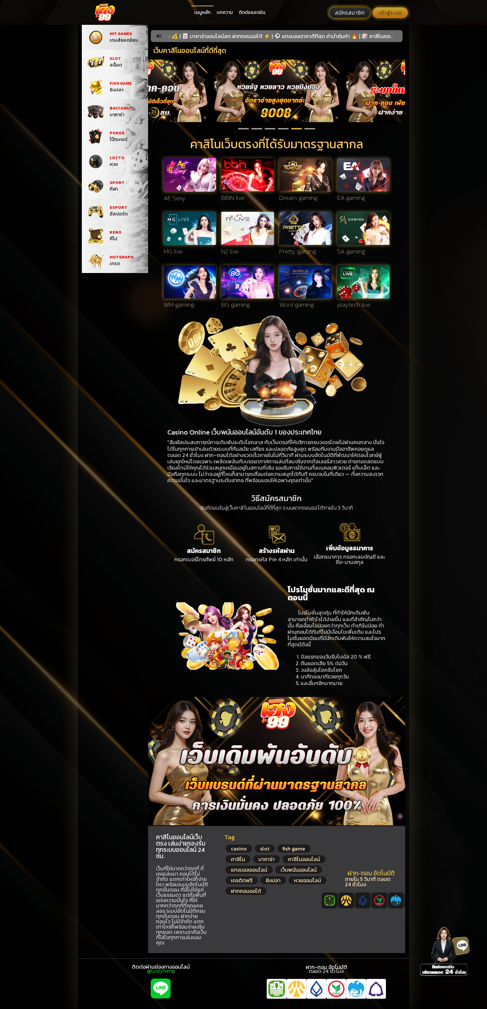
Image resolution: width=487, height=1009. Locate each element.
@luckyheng (161, 971)
